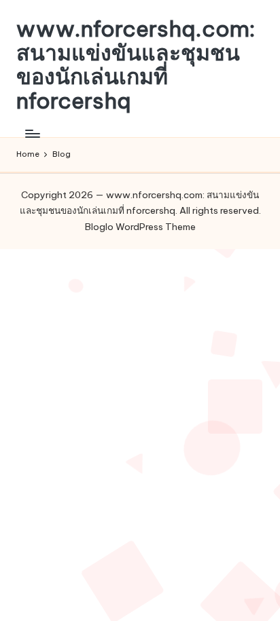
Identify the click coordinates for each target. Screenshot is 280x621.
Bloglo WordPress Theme (140, 227)
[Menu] (32, 133)
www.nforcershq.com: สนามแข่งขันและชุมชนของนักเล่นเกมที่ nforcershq (136, 65)
